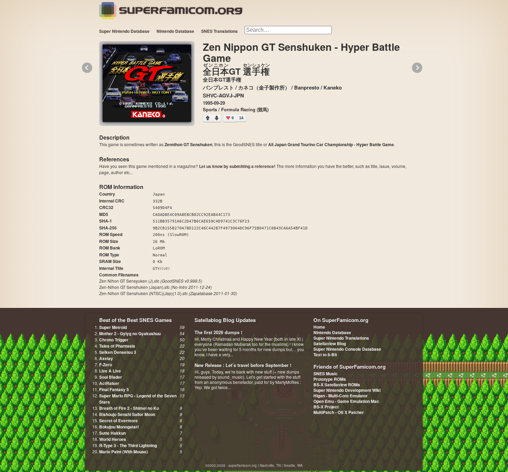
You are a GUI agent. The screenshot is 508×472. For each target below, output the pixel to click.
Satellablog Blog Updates (225, 320)
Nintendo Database (175, 31)
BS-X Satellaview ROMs (336, 384)
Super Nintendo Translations (341, 338)
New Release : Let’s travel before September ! (243, 365)
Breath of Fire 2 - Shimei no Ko (129, 408)
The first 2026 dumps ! (218, 332)
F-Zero (105, 364)
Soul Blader (110, 377)
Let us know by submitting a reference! (237, 166)
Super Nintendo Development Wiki (346, 390)
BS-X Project (326, 406)
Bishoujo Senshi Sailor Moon (127, 414)
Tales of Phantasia (117, 346)
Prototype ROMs (329, 379)
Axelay (106, 358)
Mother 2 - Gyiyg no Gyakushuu (130, 333)
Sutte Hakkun (112, 433)
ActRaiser (109, 383)
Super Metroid (113, 327)
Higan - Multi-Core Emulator (340, 395)
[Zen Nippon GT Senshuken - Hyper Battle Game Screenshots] (147, 83)
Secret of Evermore (118, 420)
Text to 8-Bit (325, 354)
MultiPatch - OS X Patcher (338, 412)
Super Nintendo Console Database (347, 349)
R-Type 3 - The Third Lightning (128, 445)
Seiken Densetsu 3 (117, 352)
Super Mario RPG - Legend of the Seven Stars (138, 399)
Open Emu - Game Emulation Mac (346, 401)
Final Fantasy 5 (114, 389)
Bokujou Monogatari (119, 427)
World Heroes (112, 439)
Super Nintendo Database (124, 31)
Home (319, 327)
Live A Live (110, 371)
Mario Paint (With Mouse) (123, 452)
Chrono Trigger (114, 340)
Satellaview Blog (329, 343)
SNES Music (325, 373)
